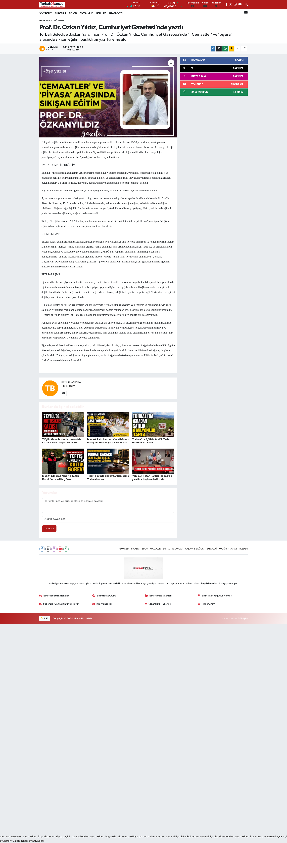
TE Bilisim (68, 386)
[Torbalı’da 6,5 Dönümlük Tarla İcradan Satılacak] (153, 424)
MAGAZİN (87, 12)
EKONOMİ (116, 12)
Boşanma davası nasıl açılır (266, 836)
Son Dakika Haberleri (159, 604)
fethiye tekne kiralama (143, 836)
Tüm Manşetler (104, 604)
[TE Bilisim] (50, 388)
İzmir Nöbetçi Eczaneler (56, 595)
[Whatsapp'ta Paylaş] (225, 48)
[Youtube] (60, 549)
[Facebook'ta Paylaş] (213, 48)
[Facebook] (42, 549)
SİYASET (60, 12)
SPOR (73, 12)
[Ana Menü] (246, 12)
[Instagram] (54, 549)
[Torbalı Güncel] (52, 4)
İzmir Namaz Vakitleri (160, 595)
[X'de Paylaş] (219, 48)
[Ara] (246, 4)
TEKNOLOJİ (211, 549)
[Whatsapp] (66, 549)
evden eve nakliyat (169, 836)
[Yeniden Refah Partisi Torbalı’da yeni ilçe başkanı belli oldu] (153, 461)
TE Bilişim (243, 618)
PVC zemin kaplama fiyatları (26, 841)
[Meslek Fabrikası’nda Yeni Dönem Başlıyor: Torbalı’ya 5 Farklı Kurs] (108, 424)
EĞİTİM (101, 12)
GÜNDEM (45, 12)
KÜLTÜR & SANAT (228, 549)
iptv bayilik (63, 836)
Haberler (44, 21)
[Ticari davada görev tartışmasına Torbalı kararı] (108, 461)
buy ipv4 (220, 836)
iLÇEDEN (243, 549)
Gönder (49, 528)
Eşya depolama (47, 836)
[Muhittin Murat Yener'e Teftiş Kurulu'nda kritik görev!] (63, 461)
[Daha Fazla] (231, 48)
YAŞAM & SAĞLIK (194, 549)
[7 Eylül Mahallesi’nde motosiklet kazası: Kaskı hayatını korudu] (63, 424)
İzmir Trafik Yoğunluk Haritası (217, 595)
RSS (46, 618)
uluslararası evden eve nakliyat (19, 836)
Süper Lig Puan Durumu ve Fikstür (61, 604)
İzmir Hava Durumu (106, 595)
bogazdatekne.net (117, 836)
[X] (48, 549)
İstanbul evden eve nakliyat (198, 836)
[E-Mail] (63, 393)
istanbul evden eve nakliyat (87, 836)
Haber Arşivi (208, 604)
